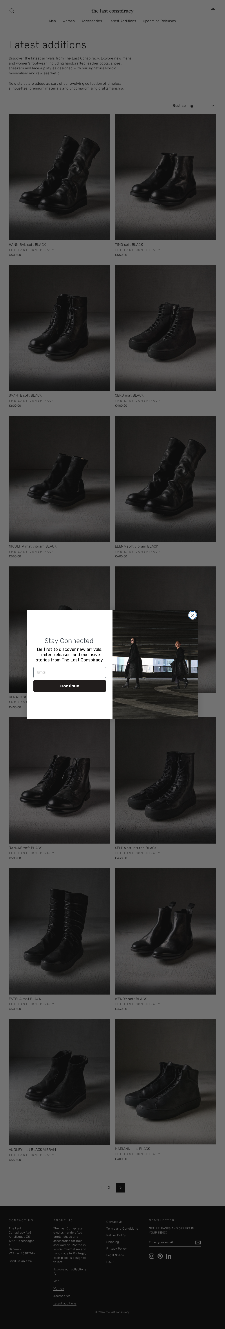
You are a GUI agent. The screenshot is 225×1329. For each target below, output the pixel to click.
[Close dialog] (192, 615)
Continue (69, 686)
